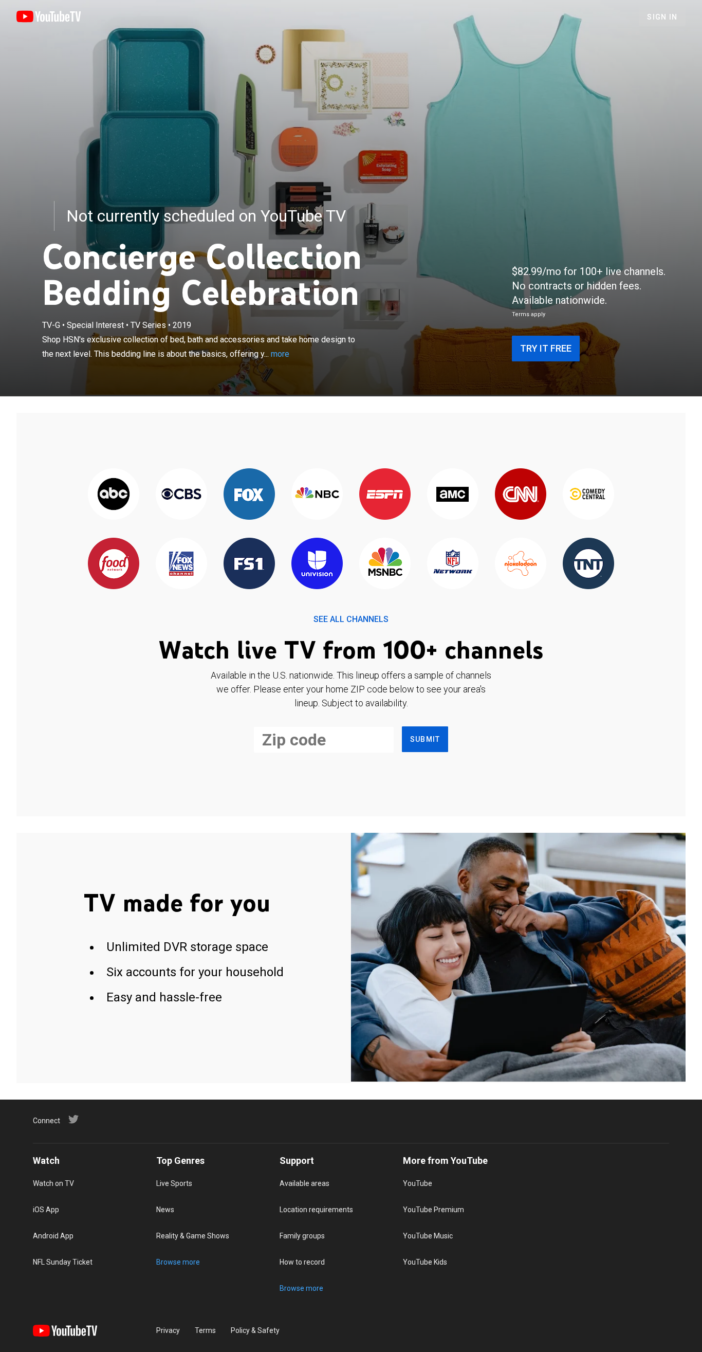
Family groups (302, 1236)
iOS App (46, 1209)
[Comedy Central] (588, 494)
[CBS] (181, 494)
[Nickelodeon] (521, 564)
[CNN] (521, 494)
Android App (53, 1236)
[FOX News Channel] (181, 564)
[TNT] (588, 564)
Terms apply (528, 314)
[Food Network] (113, 564)
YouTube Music (428, 1236)
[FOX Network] (249, 494)
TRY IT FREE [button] (545, 348)
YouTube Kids (425, 1262)
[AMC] (453, 494)
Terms (205, 1330)
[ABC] (113, 494)
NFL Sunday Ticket (63, 1262)
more (280, 354)
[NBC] (317, 494)
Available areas (304, 1183)
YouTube (417, 1183)
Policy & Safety (255, 1330)
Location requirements (316, 1209)
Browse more (178, 1262)
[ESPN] (385, 494)
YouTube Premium (433, 1209)
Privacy (168, 1330)
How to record (302, 1262)
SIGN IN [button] (662, 17)
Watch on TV (53, 1183)
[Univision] (317, 564)
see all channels (351, 619)
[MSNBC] (385, 564)
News (165, 1209)
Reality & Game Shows (192, 1236)
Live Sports (174, 1183)
